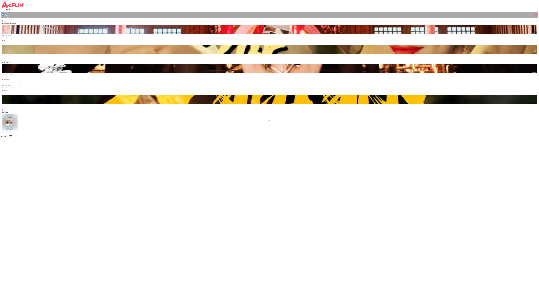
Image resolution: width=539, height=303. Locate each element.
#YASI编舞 (7, 74)
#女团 (11, 85)
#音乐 (6, 85)
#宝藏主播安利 (11, 74)
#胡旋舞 (3, 35)
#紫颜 (6, 35)
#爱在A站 (16, 74)
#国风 (9, 85)
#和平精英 (9, 35)
